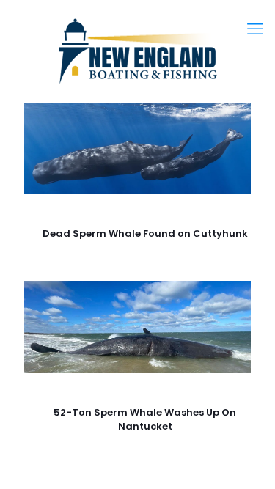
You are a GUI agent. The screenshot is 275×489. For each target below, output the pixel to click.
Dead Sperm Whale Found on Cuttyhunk (145, 233)
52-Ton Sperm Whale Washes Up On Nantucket (145, 419)
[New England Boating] (137, 51)
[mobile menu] (255, 29)
